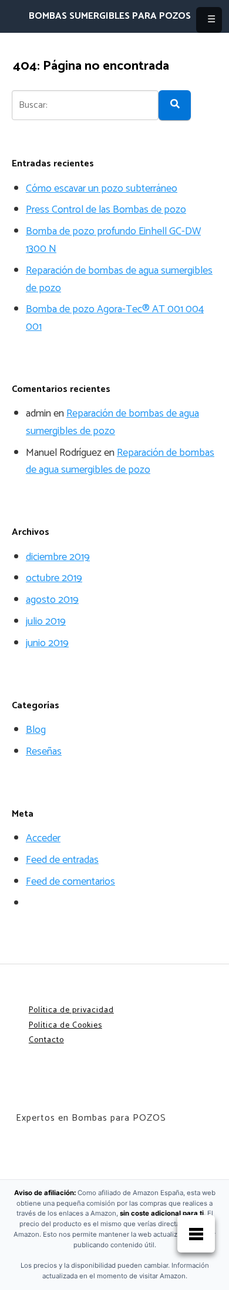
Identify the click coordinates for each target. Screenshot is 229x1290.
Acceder (43, 838)
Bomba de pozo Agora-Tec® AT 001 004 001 (115, 318)
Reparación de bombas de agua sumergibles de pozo (119, 279)
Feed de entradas (62, 860)
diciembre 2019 (58, 557)
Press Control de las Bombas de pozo (106, 210)
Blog (36, 730)
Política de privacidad (71, 1010)
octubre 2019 (54, 578)
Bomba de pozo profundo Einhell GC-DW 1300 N (113, 240)
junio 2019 (47, 643)
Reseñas (44, 751)
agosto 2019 (52, 600)
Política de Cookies (65, 1025)
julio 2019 (46, 621)
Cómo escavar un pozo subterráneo (101, 188)
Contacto (46, 1040)
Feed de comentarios (70, 881)
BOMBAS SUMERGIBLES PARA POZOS (110, 16)
